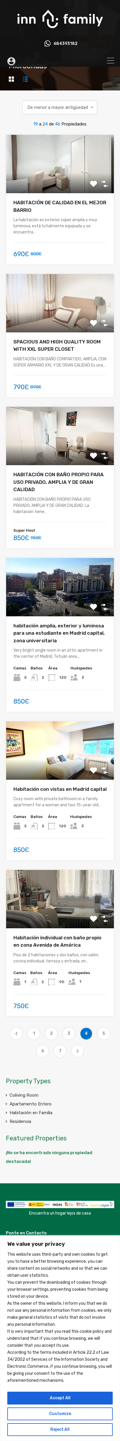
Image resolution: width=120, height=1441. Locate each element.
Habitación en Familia (31, 1112)
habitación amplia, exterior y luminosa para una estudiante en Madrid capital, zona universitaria (59, 633)
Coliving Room (24, 1095)
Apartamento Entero (31, 1104)
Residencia (20, 1121)
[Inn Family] (60, 31)
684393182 (65, 43)
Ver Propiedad (60, 181)
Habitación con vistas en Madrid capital (60, 789)
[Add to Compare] (104, 183)
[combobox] (60, 107)
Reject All (60, 1429)
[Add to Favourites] (93, 183)
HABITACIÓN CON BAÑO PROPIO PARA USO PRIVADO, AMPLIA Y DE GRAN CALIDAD (58, 482)
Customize (60, 1413)
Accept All (60, 1397)
